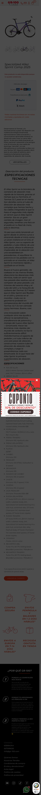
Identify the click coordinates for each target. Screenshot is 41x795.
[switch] (36, 792)
